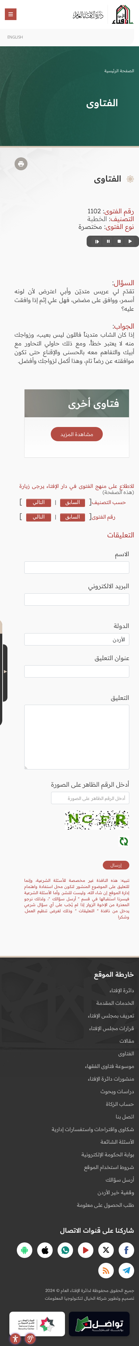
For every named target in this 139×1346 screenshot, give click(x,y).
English (15, 37)
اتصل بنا (125, 1116)
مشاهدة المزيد (76, 434)
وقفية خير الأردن (116, 1192)
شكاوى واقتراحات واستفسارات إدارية (93, 1129)
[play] (129, 241)
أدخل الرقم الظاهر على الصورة (90, 784)
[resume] (96, 241)
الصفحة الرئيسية (119, 70)
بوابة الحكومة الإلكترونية (107, 1154)
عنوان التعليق (112, 658)
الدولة (121, 626)
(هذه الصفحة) (118, 492)
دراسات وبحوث (117, 1091)
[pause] (107, 241)
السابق (72, 502)
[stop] (118, 241)
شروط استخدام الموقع (109, 1167)
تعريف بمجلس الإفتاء (111, 1015)
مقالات (127, 1041)
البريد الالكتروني (108, 586)
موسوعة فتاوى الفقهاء (109, 1066)
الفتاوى (126, 1053)
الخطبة (97, 219)
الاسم (122, 554)
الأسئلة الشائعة (117, 1141)
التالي (39, 502)
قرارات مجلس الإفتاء (111, 1028)
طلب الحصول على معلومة (105, 1205)
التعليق (120, 697)
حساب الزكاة (120, 1104)
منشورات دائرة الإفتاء (111, 1078)
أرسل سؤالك (120, 1179)
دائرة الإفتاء (122, 990)
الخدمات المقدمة (115, 1003)
